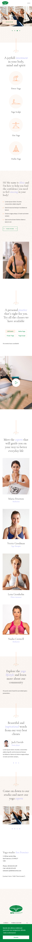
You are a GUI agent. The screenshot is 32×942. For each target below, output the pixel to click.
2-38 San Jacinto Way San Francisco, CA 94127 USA (10, 858)
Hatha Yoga (21, 331)
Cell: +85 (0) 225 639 (9, 868)
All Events (10, 331)
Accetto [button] (16, 937)
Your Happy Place (14, 15)
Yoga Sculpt (21, 335)
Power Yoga (10, 335)
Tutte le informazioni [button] (9, 932)
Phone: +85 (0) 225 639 (10, 866)
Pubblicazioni (16, 922)
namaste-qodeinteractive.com (12, 870)
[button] (12, 30)
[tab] (10, 331)
